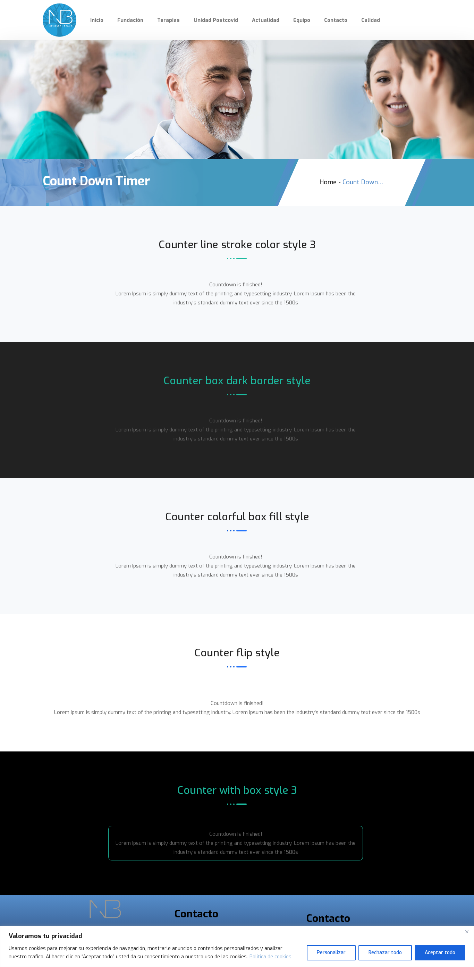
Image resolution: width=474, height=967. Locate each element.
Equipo (301, 20)
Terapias (168, 20)
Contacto (335, 20)
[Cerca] (467, 931)
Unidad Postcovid (216, 20)
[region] (237, 946)
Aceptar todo (440, 952)
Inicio (96, 20)
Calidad (370, 20)
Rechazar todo (385, 952)
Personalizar (331, 952)
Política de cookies (270, 956)
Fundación (130, 20)
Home (328, 182)
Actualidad (265, 20)
